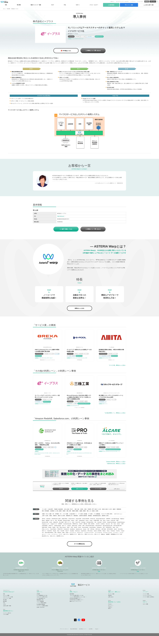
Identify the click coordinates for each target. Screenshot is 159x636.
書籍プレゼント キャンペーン (75, 601)
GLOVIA (104, 522)
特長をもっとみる (79, 308)
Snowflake (72, 530)
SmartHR (62, 530)
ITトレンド (110, 605)
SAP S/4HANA (110, 529)
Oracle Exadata (85, 527)
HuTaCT (80, 523)
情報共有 (55, 515)
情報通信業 (119, 509)
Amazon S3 (92, 518)
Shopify (54, 530)
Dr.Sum (108, 520)
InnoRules (103, 523)
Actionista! (48, 518)
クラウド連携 (65, 513)
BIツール (52, 520)
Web (55, 532)
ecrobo (50, 522)
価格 (36, 4)
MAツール (64, 525)
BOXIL (109, 608)
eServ (73, 522)
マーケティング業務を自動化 (42, 605)
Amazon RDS (78, 518)
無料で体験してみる (67, 229)
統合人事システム (45, 535)
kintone (118, 523)
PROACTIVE (60, 529)
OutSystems (99, 527)
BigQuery (122, 518)
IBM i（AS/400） (91, 523)
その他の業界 (50, 509)
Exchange (83, 522)
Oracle (79, 527)
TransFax (118, 530)
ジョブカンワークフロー (89, 532)
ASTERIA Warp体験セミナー (75, 598)
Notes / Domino (63, 527)
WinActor (59, 532)
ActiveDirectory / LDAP (56, 518)
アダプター (112, 295)
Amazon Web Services (100, 518)
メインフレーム (54, 534)
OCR (72, 527)
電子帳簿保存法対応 (97, 515)
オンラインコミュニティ (122, 1)
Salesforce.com (80, 38)
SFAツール (44, 530)
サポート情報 (145, 604)
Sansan (84, 529)
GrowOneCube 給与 (67, 523)
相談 (129, 4)
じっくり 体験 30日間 (77, 596)
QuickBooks (72, 529)
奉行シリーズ (97, 534)
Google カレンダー (45, 523)
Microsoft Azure (99, 525)
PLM (117, 527)
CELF (77, 520)
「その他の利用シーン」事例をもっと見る (114, 413)
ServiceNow (120, 529)
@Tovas (43, 518)
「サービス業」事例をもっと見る (116, 365)
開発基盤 (90, 515)
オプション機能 (6, 595)
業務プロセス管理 (61, 515)
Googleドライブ (54, 523)
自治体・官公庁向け (41, 607)
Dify (101, 520)
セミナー (94, 4)
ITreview (109, 604)
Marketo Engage (57, 525)
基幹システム (80, 534)
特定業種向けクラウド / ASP (116, 534)
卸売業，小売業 (83, 509)
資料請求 (146, 1)
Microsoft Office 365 (117, 525)
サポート (78, 4)
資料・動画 (149, 4)
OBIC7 (68, 527)
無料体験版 (72, 593)
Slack (58, 530)
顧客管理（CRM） (105, 515)
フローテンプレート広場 (8, 596)
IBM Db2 (85, 523)
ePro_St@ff (61, 522)
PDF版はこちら (67, 50)
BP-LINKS (60, 520)
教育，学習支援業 (45, 510)
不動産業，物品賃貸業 (58, 509)
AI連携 (43, 513)
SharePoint (49, 530)
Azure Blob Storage (115, 518)
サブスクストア (80, 532)
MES (83, 525)
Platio (114, 527)
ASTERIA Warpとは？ (8, 591)
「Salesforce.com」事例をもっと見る (115, 463)
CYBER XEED (96, 520)
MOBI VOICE (44, 527)
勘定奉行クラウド (73, 534)
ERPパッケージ (68, 522)
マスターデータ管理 (42, 596)
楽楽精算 (108, 534)
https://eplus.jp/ (60, 216)
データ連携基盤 (97, 513)
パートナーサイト (140, 1)
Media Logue (74, 525)
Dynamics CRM (45, 522)
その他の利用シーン (90, 36)
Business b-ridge (66, 520)
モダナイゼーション (118, 513)
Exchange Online (90, 522)
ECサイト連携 (48, 513)
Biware (43, 520)
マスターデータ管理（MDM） (107, 513)
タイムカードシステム (107, 532)
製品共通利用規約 (73, 628)
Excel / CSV (78, 522)
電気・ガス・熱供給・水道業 (92, 510)
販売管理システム (60, 535)
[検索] (158, 1)
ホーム (4, 8)
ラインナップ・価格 (7, 598)
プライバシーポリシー (64, 628)
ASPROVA (108, 518)
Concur (87, 520)
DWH (117, 520)
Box (56, 520)
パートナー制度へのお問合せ (148, 596)
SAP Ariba (92, 529)
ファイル (121, 532)
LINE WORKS (44, 525)
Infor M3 (97, 523)
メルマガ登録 (5, 614)
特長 (6, 4)
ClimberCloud (81, 520)
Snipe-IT (67, 530)
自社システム (52, 535)
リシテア (60, 534)
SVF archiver (90, 530)
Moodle (49, 527)
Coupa (91, 520)
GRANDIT (60, 523)
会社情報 (90, 628)
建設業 (114, 509)
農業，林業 (69, 510)
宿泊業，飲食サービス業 (107, 509)
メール (49, 534)
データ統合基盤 (41, 598)
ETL (61, 513)
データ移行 (90, 513)
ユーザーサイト (133, 1)
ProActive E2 (66, 529)
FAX (95, 522)
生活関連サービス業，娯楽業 (55, 510)
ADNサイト (112, 1)
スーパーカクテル (98, 532)
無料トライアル (79, 488)
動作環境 (5, 601)
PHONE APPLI (109, 527)
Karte (115, 523)
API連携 (38, 593)
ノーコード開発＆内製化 (41, 602)
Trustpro (122, 530)
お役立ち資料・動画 (7, 605)
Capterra (110, 606)
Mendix (79, 525)
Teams (108, 530)
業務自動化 (76, 515)
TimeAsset (113, 530)
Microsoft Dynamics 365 (107, 525)
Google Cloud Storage (111, 522)
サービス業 (83, 36)
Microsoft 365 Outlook (90, 525)
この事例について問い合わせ (93, 50)
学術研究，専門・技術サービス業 (94, 509)
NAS (57, 527)
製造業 (64, 510)
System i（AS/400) (97, 530)
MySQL (54, 527)
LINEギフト (51, 525)
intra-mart (108, 523)
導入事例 (8, 8)
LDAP (122, 523)
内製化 (50, 515)
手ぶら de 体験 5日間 (77, 595)
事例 (19, 4)
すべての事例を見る (79, 544)
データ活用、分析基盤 (82, 513)
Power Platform (53, 529)
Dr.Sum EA (113, 520)
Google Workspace (121, 522)
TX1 (43, 532)
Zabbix (67, 532)
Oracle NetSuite (92, 527)
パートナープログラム (147, 595)
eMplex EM (55, 522)
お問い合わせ (152, 1)
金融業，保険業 (83, 510)
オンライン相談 (98, 488)
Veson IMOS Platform (49, 532)
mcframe (69, 525)
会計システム (66, 534)
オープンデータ (73, 532)
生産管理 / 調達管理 (83, 515)
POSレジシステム (45, 529)
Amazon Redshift (75, 38)
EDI (53, 513)
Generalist (99, 522)
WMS (63, 532)
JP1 (111, 523)
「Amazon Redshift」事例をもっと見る (115, 461)
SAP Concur (98, 529)
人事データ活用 (45, 515)
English (96, 628)
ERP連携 (57, 513)
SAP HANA (104, 529)
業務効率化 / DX (69, 515)
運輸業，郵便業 (75, 510)
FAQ (65, 4)
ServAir (115, 529)
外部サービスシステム (89, 534)
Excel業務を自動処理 (41, 604)
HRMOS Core (75, 523)
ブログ (52, 4)
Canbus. (72, 520)
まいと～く (44, 534)
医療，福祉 (77, 509)
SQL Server (77, 530)
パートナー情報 (146, 593)
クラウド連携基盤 (40, 601)
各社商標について (82, 628)
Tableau (104, 530)
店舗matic (103, 534)
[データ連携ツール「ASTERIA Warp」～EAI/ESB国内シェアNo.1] (4, 2)
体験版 (112, 4)
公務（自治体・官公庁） (69, 509)
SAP (88, 529)
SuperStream (83, 530)
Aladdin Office (64, 518)
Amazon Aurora (72, 518)
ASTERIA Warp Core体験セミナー (76, 599)
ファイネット (115, 532)
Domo (104, 520)
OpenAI (75, 527)
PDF (104, 527)
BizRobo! (47, 520)
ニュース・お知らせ (7, 612)
